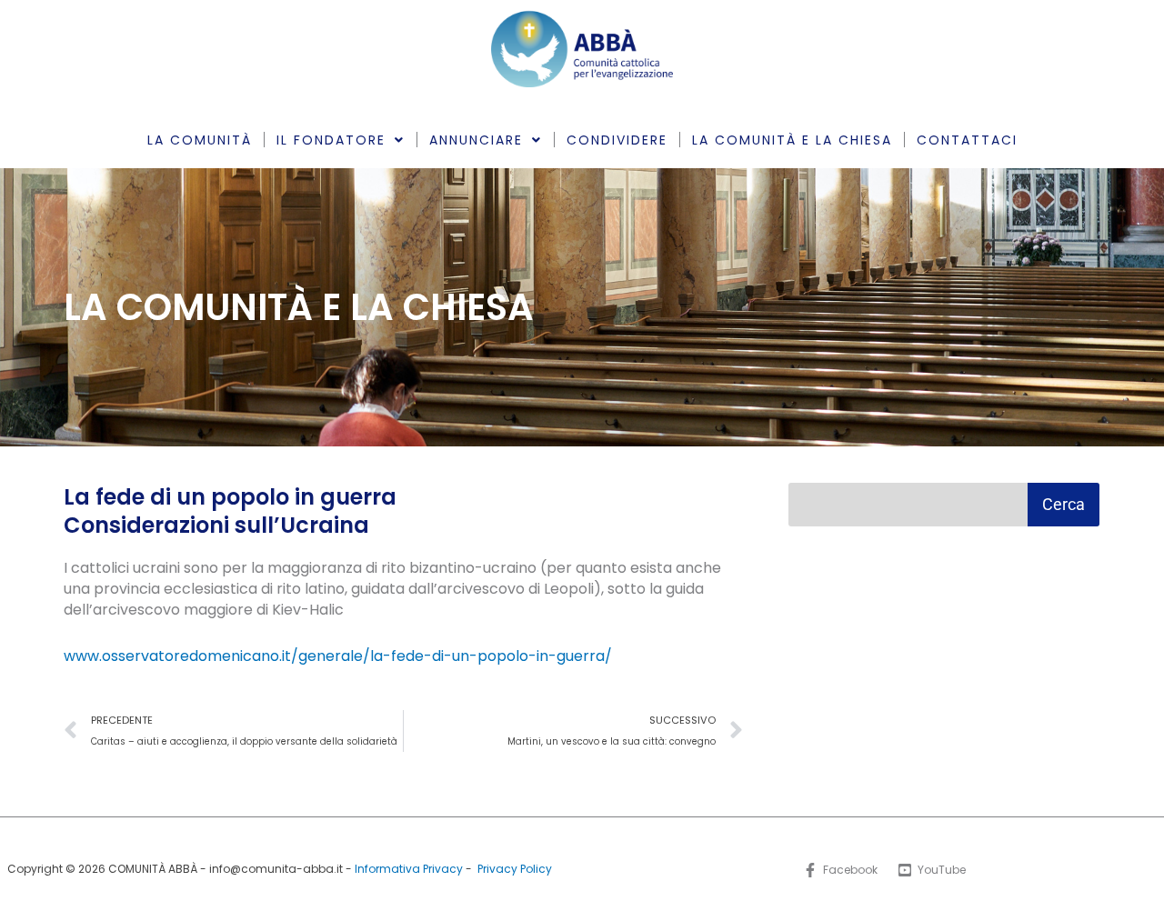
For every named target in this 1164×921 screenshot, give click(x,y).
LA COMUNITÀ (199, 140)
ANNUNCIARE (476, 140)
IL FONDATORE (331, 140)
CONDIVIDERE (617, 140)
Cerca (1063, 504)
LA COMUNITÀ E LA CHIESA (792, 140)
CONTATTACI (967, 140)
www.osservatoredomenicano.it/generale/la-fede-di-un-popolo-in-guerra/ (338, 656)
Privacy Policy (514, 868)
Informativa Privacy (409, 868)
